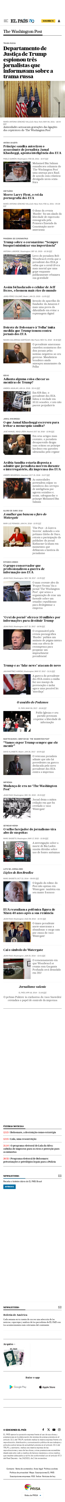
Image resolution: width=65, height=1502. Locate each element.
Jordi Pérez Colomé (12, 296)
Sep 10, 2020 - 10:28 (41, 251)
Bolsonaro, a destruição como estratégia (33, 1132)
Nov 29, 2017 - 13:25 (35, 578)
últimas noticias (13, 1126)
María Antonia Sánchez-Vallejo (18, 122)
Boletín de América (15, 1315)
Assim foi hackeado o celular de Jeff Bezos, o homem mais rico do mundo (29, 289)
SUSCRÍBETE (48, 21)
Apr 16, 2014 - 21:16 (36, 993)
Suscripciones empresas (20, 1476)
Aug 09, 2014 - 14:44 (35, 919)
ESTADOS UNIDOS (10, 562)
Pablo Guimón (9, 159)
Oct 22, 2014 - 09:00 (28, 879)
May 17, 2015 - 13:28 (38, 838)
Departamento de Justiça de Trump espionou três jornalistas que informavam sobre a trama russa (28, 62)
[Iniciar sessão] (59, 21)
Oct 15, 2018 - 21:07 (39, 475)
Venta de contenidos (24, 1469)
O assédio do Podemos (32, 702)
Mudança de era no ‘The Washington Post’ (30, 788)
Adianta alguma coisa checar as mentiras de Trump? (26, 381)
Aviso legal (38, 1469)
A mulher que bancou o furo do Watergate (24, 516)
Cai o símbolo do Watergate (23, 950)
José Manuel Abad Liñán (14, 432)
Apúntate (9, 1187)
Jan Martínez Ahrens (13, 671)
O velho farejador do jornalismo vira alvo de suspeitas (29, 831)
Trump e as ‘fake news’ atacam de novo (32, 665)
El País (21, 708)
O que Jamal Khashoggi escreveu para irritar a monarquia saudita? (31, 424)
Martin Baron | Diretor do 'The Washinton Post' (26, 739)
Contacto (10, 1469)
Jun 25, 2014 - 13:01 (35, 956)
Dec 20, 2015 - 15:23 (35, 795)
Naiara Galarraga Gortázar (16, 340)
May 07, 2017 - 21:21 (45, 671)
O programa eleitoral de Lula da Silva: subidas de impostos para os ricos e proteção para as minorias (31, 1148)
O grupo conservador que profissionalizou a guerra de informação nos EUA (23, 569)
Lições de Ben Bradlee (18, 873)
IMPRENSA (7, 782)
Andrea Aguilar (10, 388)
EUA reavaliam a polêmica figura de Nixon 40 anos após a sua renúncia (29, 911)
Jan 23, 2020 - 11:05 (39, 296)
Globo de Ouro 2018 (12, 511)
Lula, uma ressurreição (23, 1139)
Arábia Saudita (10, 143)
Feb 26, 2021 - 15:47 (38, 159)
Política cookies (51, 1469)
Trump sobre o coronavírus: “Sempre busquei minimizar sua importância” (30, 244)
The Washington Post (22, 31)
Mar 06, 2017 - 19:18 (36, 708)
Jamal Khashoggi (11, 419)
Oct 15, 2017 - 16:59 (35, 626)
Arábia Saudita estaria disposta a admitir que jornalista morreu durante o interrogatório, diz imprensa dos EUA (32, 466)
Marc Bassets (9, 838)
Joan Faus (8, 578)
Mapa (31, 1473)
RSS (33, 1476)
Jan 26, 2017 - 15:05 (34, 752)
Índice (38, 1476)
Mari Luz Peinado (11, 523)
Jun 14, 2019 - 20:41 (29, 388)
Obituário (8, 191)
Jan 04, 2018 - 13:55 (30, 523)
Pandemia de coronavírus (15, 239)
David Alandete (10, 752)
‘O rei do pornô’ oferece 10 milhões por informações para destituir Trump (31, 619)
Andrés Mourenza (11, 475)
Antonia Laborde (11, 251)
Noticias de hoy (48, 1476)
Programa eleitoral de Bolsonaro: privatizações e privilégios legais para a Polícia (29, 1160)
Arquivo (8, 1344)
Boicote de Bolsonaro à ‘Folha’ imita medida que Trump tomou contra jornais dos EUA (29, 331)
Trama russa (9, 43)
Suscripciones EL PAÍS (44, 1473)
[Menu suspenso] (6, 21)
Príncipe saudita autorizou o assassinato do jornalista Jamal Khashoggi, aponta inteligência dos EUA (32, 150)
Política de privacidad (19, 1473)
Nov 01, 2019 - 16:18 (50, 340)
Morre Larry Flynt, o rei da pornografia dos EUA (23, 197)
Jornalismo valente (32, 987)
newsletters (11, 1176)
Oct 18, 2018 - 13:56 (44, 432)
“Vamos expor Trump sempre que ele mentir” (30, 744)
